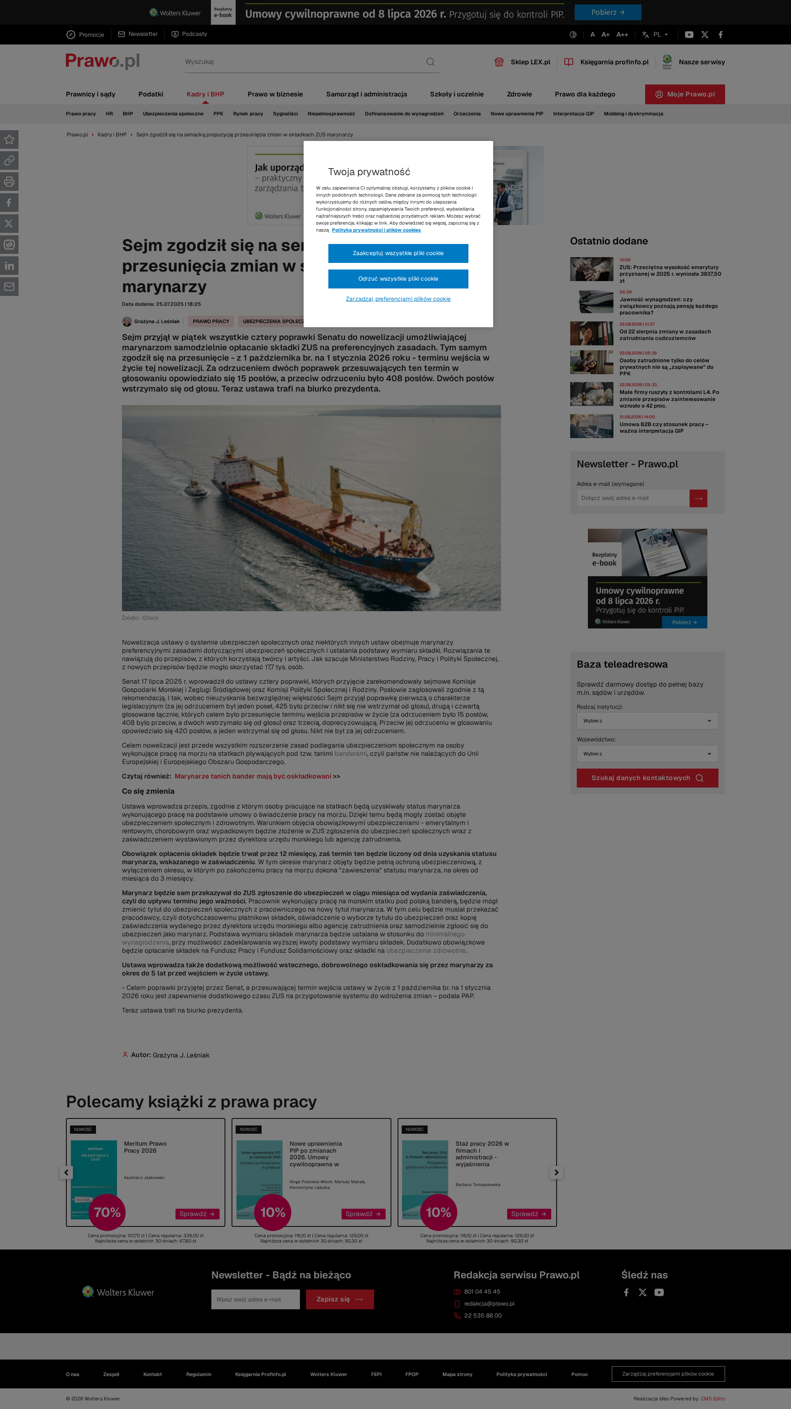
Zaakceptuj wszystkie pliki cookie (398, 253)
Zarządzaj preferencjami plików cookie (398, 298)
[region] (398, 234)
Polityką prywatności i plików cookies (376, 230)
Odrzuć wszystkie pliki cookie (398, 278)
